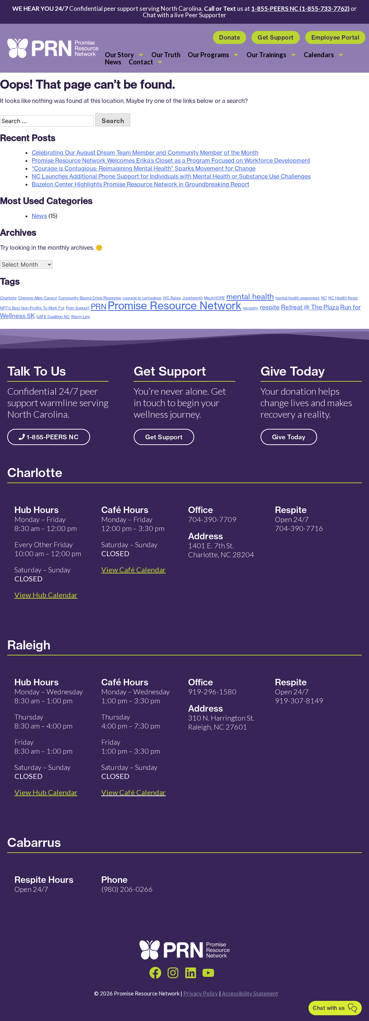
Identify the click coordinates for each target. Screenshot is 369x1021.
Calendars (319, 54)
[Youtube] (208, 973)
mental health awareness (297, 297)
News (113, 61)
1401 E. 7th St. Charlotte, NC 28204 (221, 550)
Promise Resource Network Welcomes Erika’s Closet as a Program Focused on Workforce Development (171, 160)
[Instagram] (173, 973)
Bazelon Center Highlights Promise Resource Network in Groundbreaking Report (140, 184)
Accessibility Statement (250, 993)
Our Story (119, 54)
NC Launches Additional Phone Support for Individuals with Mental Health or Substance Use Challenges (171, 176)
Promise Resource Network (174, 305)
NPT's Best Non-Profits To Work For (32, 307)
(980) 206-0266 (127, 889)
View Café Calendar (133, 792)
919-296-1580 (212, 691)
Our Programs (208, 54)
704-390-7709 (212, 519)
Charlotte (8, 297)
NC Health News (343, 297)
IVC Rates (172, 297)
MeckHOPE (214, 297)
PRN (98, 306)
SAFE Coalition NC (53, 316)
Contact (141, 61)
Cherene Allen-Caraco (37, 297)
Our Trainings (266, 54)
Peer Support (77, 307)
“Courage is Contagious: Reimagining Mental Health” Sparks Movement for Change (143, 168)
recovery (250, 307)
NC (324, 297)
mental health (250, 296)
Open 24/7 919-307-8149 (299, 696)
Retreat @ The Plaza (310, 307)
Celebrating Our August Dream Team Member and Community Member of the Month (145, 152)
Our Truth (166, 54)
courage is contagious (142, 297)
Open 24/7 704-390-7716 (299, 523)
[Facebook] (155, 973)
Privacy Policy (200, 993)
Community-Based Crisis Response (89, 297)
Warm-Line (80, 316)
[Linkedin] (190, 973)
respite (270, 307)
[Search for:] (47, 120)
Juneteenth (192, 297)
